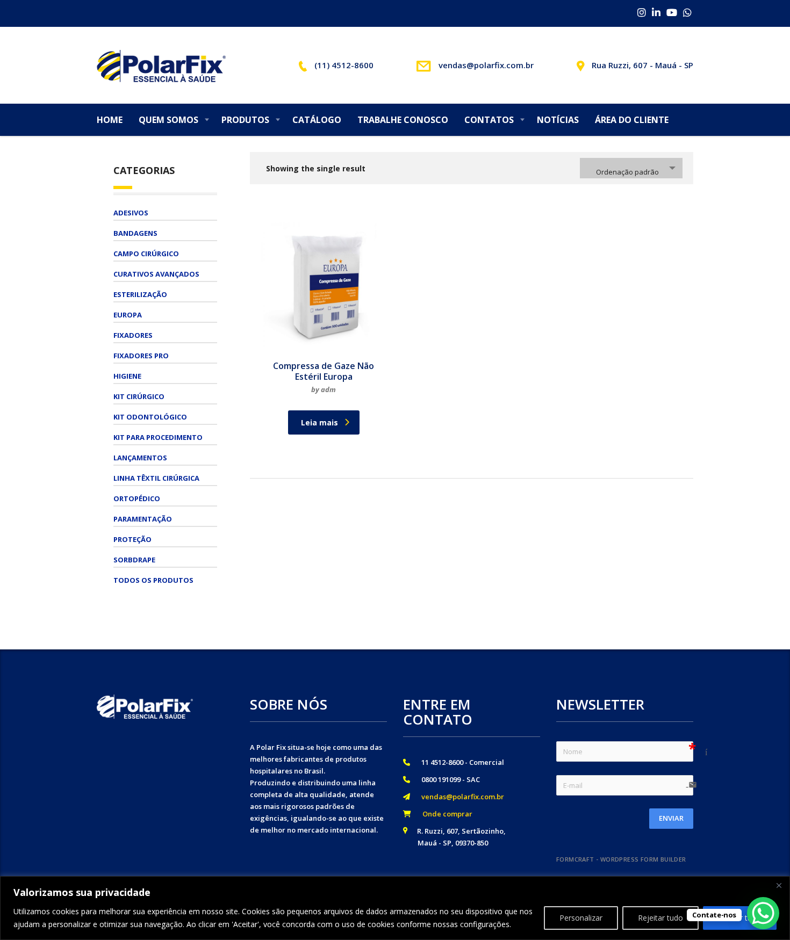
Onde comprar (444, 814)
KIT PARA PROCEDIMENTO (158, 437)
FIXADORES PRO (141, 355)
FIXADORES (133, 335)
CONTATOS (489, 120)
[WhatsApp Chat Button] (763, 913)
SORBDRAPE (134, 560)
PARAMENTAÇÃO (142, 519)
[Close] (778, 885)
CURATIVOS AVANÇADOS (156, 274)
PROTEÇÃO (132, 539)
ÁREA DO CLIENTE (632, 120)
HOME (110, 120)
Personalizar (580, 918)
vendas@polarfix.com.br (459, 796)
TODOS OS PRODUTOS (153, 580)
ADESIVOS (130, 213)
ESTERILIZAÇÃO (140, 294)
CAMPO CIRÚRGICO (146, 253)
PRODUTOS (245, 120)
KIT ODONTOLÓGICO (150, 417)
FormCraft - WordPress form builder (621, 859)
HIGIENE (127, 376)
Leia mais (319, 422)
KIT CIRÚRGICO (138, 396)
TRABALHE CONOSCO (402, 120)
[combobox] (631, 168)
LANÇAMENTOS (140, 457)
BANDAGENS (135, 233)
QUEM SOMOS (168, 120)
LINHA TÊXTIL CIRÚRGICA (156, 478)
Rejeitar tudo (660, 918)
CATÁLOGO (316, 120)
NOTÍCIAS (558, 120)
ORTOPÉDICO (136, 498)
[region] (395, 908)
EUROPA (127, 315)
